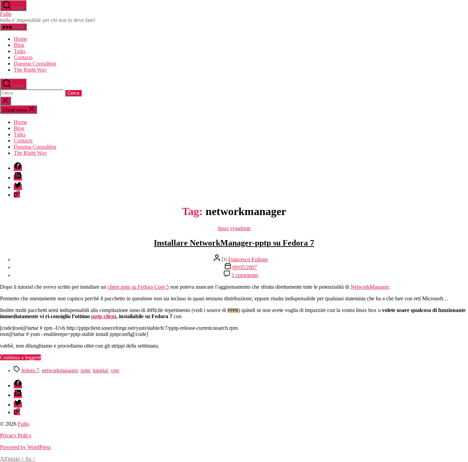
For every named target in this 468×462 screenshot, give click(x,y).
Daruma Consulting (35, 63)
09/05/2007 (244, 267)
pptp (85, 370)
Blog (19, 45)
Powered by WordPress (25, 447)
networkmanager (60, 370)
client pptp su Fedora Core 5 (138, 287)
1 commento (245, 275)
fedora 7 (30, 370)
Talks (19, 51)
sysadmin (240, 228)
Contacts (23, 57)
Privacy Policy (16, 435)
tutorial (100, 370)
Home (20, 39)
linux (223, 228)
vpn (115, 370)
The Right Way (30, 70)
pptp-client (103, 316)
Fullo (5, 14)
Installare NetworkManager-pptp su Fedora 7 (234, 242)
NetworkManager (369, 287)
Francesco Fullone (248, 259)
